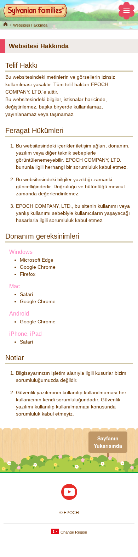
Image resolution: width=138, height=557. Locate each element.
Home (5, 24)
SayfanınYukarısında (108, 442)
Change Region (73, 532)
